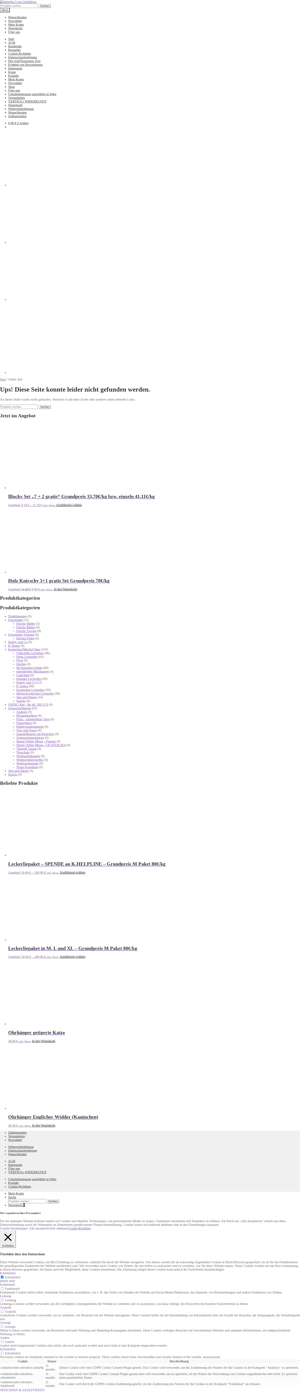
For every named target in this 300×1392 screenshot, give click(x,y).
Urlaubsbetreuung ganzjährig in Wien (32, 94)
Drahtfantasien (17, 616)
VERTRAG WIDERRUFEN (27, 101)
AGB (11, 42)
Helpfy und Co (18, 642)
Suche (12, 1197)
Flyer (19, 660)
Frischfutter (15, 620)
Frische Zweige (26, 631)
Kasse (12, 72)
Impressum (15, 68)
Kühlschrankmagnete (30, 726)
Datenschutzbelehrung (22, 57)
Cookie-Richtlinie (19, 53)
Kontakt (13, 75)
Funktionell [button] (7, 1284)
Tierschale (22, 752)
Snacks (21, 701)
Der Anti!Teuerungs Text (24, 61)
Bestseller (14, 50)
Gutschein (22, 675)
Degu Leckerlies (27, 656)
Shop (11, 86)
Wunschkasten (17, 17)
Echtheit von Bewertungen (25, 64)
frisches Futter (25, 638)
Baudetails (15, 46)
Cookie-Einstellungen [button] (14, 1228)
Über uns (14, 32)
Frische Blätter (25, 623)
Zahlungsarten (17, 116)
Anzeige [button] (5, 1322)
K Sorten (14, 645)
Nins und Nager (26, 730)
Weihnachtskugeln (28, 756)
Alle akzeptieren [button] (39, 1228)
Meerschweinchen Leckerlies (35, 693)
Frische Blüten (25, 627)
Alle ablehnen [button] (59, 1228)
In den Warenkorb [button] (65, 589)
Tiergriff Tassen (26, 748)
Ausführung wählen (69, 505)
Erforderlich (12, 1277)
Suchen (44, 5)
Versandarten (16, 98)
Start (11, 39)
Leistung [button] (5, 1296)
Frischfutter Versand (21, 634)
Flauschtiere (24, 723)
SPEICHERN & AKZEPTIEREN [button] (22, 1390)
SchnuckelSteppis (19, 708)
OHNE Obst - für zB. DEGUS (28, 704)
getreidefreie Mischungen (32, 671)
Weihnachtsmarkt (27, 763)
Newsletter (15, 21)
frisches (21, 664)
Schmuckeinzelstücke (30, 737)
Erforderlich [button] (8, 1273)
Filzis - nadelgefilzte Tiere (33, 719)
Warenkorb (15, 28)
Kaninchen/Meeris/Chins (24, 649)
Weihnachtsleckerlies (29, 760)
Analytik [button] (5, 1307)
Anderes (21, 712)
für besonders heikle (29, 668)
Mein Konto (16, 24)
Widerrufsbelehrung (21, 109)
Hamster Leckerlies (28, 679)
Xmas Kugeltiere (27, 767)
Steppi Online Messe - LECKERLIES (41, 745)
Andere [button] (5, 1337)
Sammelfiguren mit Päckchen (35, 734)
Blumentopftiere (26, 715)
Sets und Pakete (26, 697)
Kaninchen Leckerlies (30, 690)
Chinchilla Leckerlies (30, 653)
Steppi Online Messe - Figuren (36, 741)
